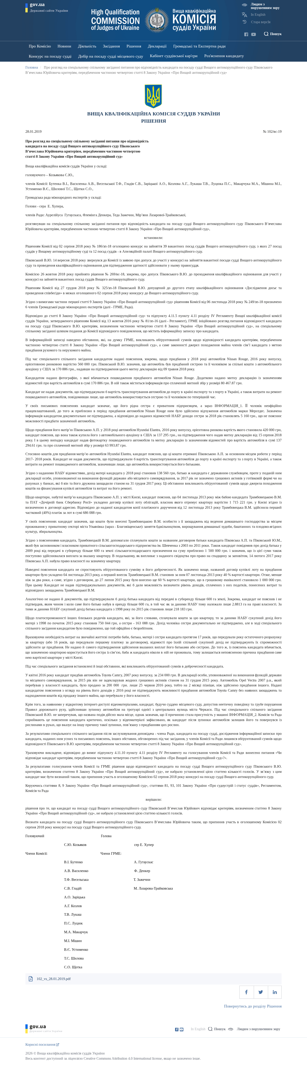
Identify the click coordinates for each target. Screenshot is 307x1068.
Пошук (276, 34)
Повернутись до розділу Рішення (253, 1006)
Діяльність (87, 46)
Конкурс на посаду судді (50, 56)
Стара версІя (260, 22)
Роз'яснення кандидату (224, 56)
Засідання (111, 46)
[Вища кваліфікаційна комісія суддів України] (153, 20)
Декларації (157, 46)
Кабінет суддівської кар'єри (174, 56)
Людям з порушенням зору (265, 6)
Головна (31, 67)
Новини (64, 46)
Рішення (134, 46)
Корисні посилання (40, 1044)
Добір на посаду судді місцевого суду (110, 56)
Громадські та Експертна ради (199, 46)
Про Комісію (40, 46)
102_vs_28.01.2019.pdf (54, 979)
